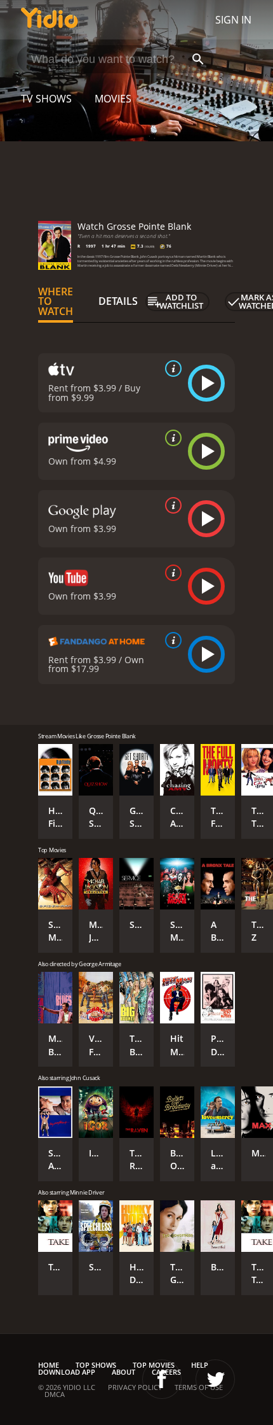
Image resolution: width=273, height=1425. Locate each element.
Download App (66, 1372)
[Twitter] (215, 1379)
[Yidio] (50, 19)
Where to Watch (55, 301)
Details (118, 301)
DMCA (54, 1394)
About (123, 1372)
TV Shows (46, 99)
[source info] (171, 368)
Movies (113, 99)
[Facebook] (162, 1379)
